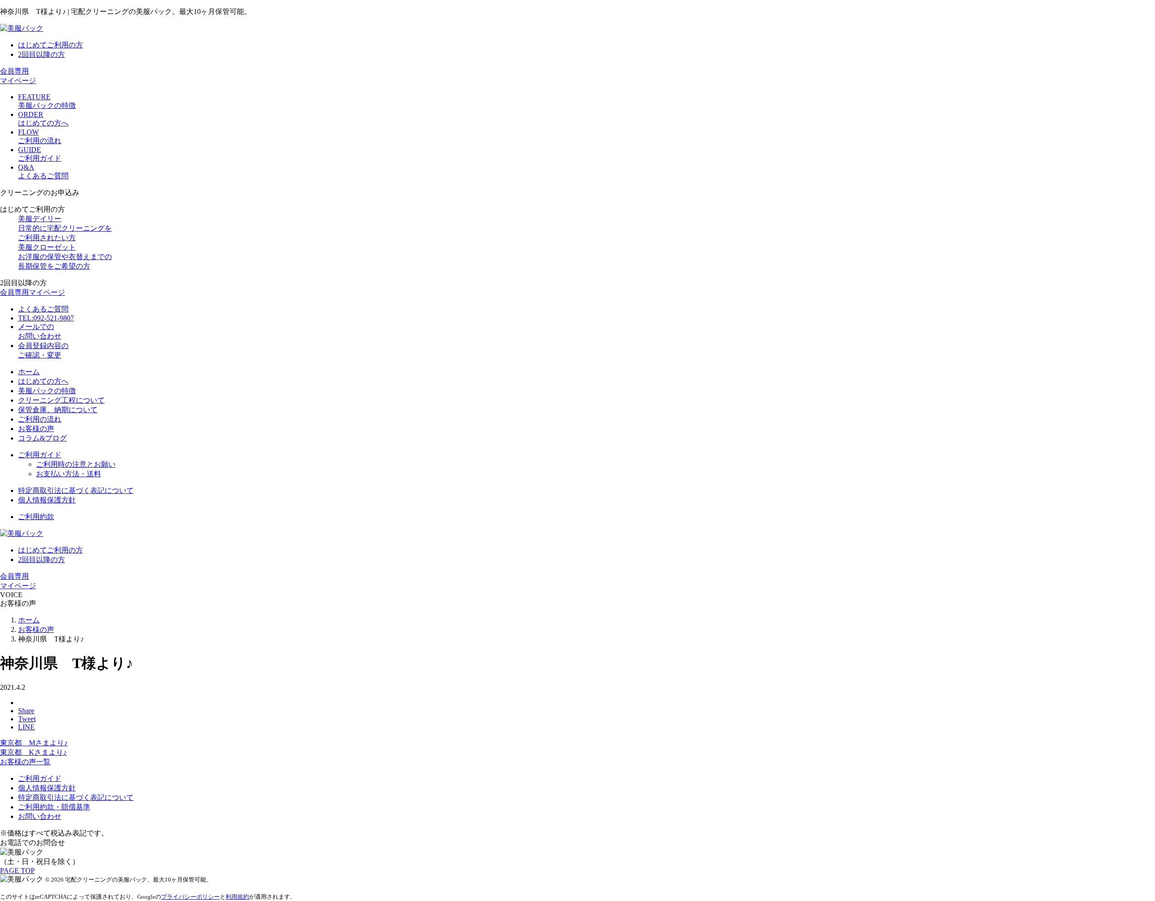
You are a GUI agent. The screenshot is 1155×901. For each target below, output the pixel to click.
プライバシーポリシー (190, 896)
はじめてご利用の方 (50, 45)
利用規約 (237, 896)
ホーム (29, 372)
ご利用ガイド (39, 455)
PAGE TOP (17, 870)
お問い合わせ (39, 816)
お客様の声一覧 (25, 762)
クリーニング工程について (61, 400)
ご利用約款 (36, 516)
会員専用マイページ (32, 292)
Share (26, 711)
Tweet (27, 719)
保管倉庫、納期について (57, 409)
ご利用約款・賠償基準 (54, 807)
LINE (26, 727)
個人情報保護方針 (47, 500)
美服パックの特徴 (47, 391)
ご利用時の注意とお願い (76, 464)
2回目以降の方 (41, 54)
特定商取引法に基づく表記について (76, 490)
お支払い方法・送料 (68, 474)
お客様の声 (36, 428)
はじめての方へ (43, 381)
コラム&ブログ (42, 438)
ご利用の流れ (39, 419)
